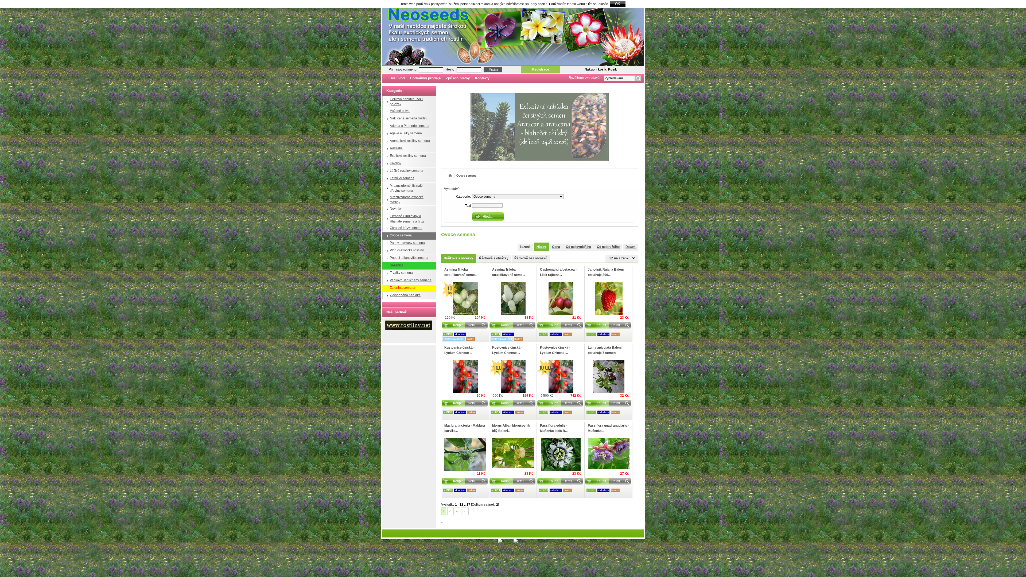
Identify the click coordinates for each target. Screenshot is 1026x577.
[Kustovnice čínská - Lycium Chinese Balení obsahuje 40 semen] (465, 376)
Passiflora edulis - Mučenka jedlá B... (554, 428)
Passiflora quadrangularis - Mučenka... (608, 428)
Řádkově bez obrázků (530, 258)
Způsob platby (458, 78)
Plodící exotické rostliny (407, 250)
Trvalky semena (401, 273)
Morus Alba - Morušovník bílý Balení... (511, 428)
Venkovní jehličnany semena (411, 280)
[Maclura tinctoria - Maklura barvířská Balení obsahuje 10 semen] (465, 454)
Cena (556, 247)
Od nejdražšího (608, 247)
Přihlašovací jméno (403, 69)
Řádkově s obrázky (493, 258)
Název (541, 247)
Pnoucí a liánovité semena (409, 258)
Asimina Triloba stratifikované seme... (460, 272)
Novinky (396, 208)
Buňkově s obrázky (458, 258)
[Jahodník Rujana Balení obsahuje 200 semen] (608, 298)
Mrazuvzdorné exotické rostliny (406, 199)
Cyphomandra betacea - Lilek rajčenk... (558, 272)
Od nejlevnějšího (578, 247)
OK (617, 4)
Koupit (458, 325)
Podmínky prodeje (425, 78)
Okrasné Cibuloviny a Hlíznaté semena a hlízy (407, 218)
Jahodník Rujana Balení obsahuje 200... (606, 272)
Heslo (450, 69)
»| (465, 511)
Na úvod (398, 78)
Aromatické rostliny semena (410, 141)
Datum (630, 247)
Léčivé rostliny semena (406, 171)
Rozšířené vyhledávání (585, 78)
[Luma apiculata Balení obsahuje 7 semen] (608, 376)
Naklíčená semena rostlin (408, 118)
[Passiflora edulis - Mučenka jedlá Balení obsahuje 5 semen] (560, 454)
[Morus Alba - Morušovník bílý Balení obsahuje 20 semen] (513, 453)
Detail (472, 325)
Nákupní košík (595, 69)
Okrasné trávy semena (406, 228)
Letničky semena (402, 178)
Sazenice (396, 265)
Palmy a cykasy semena (407, 243)
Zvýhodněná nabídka (405, 295)
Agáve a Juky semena (406, 133)
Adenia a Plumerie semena (409, 126)
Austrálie (396, 148)
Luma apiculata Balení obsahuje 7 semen (604, 350)
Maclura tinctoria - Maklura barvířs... (464, 428)
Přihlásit (493, 69)
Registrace (540, 69)
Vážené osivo (400, 111)
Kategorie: (463, 196)
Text (468, 206)
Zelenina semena (402, 288)
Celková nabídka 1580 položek (406, 101)
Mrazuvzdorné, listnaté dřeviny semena (406, 188)
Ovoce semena (401, 235)
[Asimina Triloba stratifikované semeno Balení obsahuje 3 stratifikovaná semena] (513, 298)
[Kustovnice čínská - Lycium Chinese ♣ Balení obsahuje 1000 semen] (513, 376)
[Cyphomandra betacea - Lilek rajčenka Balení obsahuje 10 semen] (560, 298)
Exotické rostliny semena (408, 156)
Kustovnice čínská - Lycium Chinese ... (459, 350)
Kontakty (482, 78)
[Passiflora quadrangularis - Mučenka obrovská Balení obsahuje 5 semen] (608, 453)
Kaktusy (395, 163)
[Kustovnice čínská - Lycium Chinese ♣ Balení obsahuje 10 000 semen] (560, 376)
